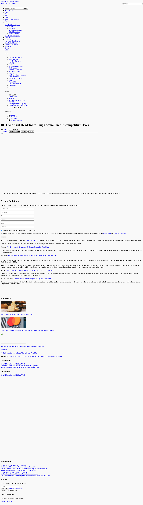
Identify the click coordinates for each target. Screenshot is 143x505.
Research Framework (14, 33)
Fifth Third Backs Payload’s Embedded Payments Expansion (19, 366)
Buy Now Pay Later (15, 61)
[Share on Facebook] (1, 131)
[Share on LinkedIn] (4, 131)
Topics (6, 53)
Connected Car (13, 59)
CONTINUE (5, 488)
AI (5, 22)
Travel (10, 80)
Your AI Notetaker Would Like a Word (13, 364)
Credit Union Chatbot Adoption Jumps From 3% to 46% (18, 467)
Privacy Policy (107, 233)
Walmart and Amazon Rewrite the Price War (14, 472)
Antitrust (19, 356)
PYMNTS (6, 129)
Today (7, 12)
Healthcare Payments (15, 71)
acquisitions (12, 356)
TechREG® (12, 82)
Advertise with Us (16, 120)
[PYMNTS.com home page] (10, 1)
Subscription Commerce (16, 78)
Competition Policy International (19, 105)
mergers (48, 356)
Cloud (10, 64)
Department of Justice (38, 356)
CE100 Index (13, 102)
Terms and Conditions (120, 233)
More (6, 50)
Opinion (11, 98)
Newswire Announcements (17, 100)
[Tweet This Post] (3, 131)
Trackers (11, 26)
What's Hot (59, 356)
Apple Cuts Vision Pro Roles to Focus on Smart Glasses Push (20, 367)
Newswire (4, 3)
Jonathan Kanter (30, 240)
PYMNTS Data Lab (14, 32)
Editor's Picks (13, 97)
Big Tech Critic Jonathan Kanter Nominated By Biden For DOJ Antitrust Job (32, 255)
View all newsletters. (15, 488)
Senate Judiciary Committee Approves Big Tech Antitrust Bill (32, 278)
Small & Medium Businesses (17, 75)
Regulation (8, 46)
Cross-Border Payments (16, 66)
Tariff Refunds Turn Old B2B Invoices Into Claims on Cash (19, 474)
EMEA (11, 87)
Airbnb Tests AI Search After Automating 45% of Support (18, 470)
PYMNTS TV (11, 10)
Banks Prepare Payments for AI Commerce (14, 465)
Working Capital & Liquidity (17, 104)
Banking (11, 63)
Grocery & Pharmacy (15, 70)
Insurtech (11, 73)
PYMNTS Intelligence (12, 25)
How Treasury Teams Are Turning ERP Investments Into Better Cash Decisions (25, 475)
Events (7, 48)
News (53, 356)
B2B (6, 14)
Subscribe (14, 116)
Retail (6, 15)
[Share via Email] (6, 131)
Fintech (7, 17)
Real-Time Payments (15, 84)
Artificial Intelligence (15, 57)
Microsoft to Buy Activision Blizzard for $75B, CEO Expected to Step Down (30, 270)
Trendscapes (12, 28)
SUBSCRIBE (11, 3)
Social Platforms (14, 77)
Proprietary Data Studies (15, 30)
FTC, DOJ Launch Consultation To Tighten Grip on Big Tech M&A (28, 247)
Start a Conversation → (8, 501)
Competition (27, 356)
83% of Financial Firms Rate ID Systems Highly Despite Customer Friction (24, 468)
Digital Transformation (12, 19)
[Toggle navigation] (1, 5)
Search (25, 8)
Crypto (7, 21)
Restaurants (12, 85)
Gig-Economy (13, 68)
